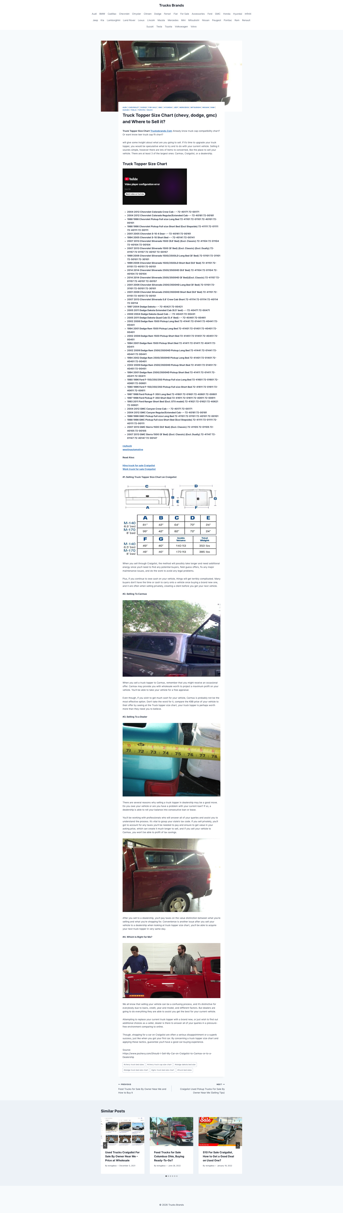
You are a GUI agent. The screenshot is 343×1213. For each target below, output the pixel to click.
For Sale (184, 13)
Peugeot (216, 20)
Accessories (198, 13)
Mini (183, 20)
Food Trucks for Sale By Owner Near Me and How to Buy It (142, 1088)
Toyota (168, 26)
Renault (246, 20)
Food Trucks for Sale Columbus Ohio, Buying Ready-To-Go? (169, 1156)
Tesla (159, 26)
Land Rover (129, 20)
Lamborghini (113, 20)
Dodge (157, 13)
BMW (102, 13)
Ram (237, 20)
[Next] (238, 1145)
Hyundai (237, 13)
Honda (226, 13)
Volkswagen (181, 26)
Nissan (205, 20)
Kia (102, 20)
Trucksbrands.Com (161, 131)
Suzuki (150, 26)
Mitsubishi (193, 20)
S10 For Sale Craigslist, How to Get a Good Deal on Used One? (218, 1156)
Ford (210, 13)
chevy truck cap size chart (159, 1064)
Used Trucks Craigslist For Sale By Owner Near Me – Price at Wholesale (122, 1156)
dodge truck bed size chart (136, 1070)
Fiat (176, 13)
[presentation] (122, 1131)
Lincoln (151, 20)
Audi (94, 13)
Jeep (95, 20)
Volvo (194, 26)
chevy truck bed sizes (134, 1064)
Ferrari (167, 13)
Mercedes (173, 20)
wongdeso (112, 1166)
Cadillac (112, 13)
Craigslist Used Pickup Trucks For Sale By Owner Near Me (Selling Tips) (202, 1088)
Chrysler (136, 13)
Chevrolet (124, 13)
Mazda (161, 20)
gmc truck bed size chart (162, 1070)
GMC (217, 13)
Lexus (141, 20)
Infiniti (248, 13)
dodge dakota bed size (185, 1064)
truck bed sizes (184, 1070)
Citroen (148, 13)
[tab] (166, 1176)
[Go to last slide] (105, 1145)
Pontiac (228, 20)
